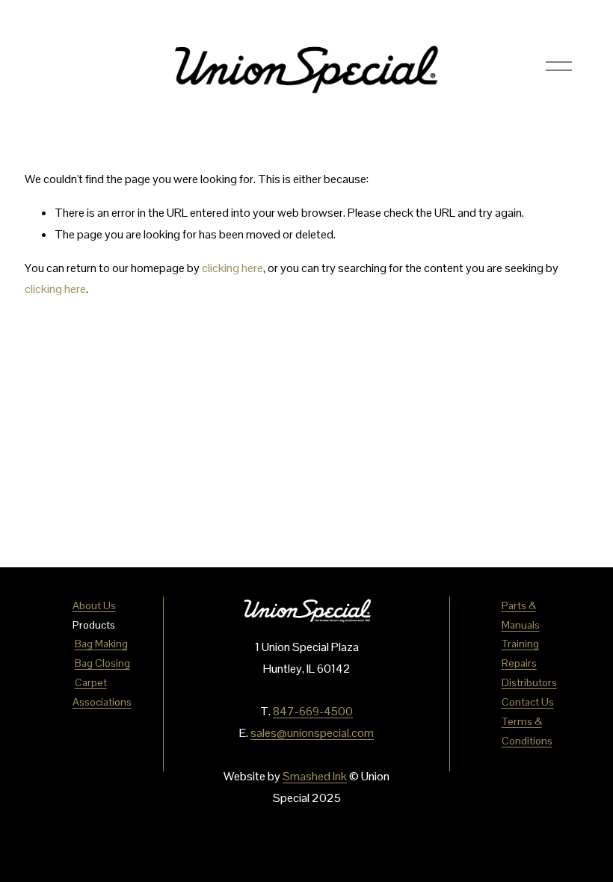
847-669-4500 (313, 711)
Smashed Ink (315, 776)
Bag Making (101, 643)
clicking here (232, 268)
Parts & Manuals (521, 615)
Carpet (91, 682)
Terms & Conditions (527, 731)
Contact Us (528, 702)
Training (520, 643)
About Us (94, 605)
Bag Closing (102, 663)
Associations (102, 702)
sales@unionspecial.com (312, 733)
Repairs (519, 663)
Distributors (529, 682)
